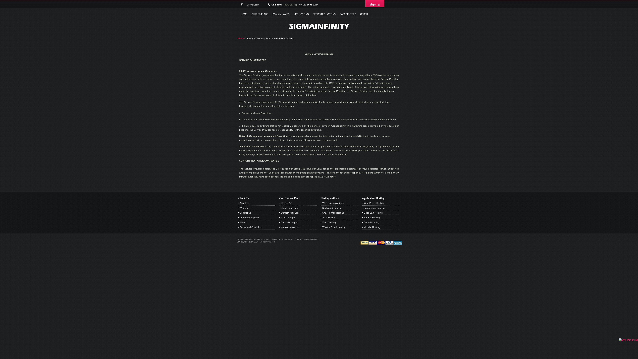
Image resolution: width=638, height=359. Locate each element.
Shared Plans (260, 14)
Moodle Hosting (372, 227)
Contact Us (245, 212)
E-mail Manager (289, 222)
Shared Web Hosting (333, 212)
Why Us (244, 208)
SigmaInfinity (319, 26)
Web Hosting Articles (333, 203)
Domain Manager (290, 212)
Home (244, 14)
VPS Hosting (301, 14)
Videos (243, 222)
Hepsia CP (286, 203)
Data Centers (348, 14)
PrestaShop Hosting (374, 208)
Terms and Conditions (251, 227)
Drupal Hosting (371, 222)
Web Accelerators (290, 227)
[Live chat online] (628, 339)
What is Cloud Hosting (334, 227)
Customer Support (249, 217)
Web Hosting (329, 222)
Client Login (253, 4)
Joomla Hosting (372, 217)
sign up (375, 4)
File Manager (288, 217)
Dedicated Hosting (324, 14)
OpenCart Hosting (373, 212)
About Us (244, 203)
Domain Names (281, 14)
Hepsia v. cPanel (289, 208)
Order (364, 14)
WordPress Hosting (374, 203)
